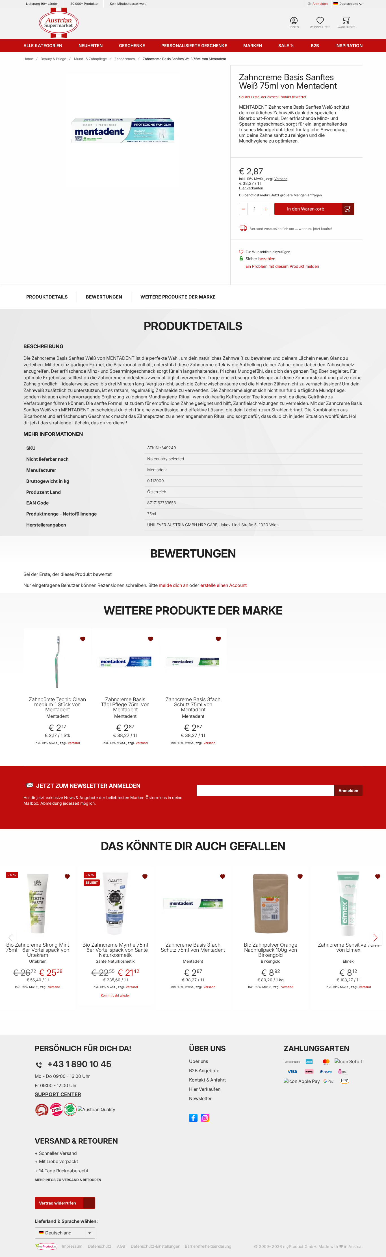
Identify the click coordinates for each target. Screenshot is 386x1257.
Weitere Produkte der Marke (178, 297)
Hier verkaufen (251, 188)
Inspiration (349, 45)
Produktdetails (47, 297)
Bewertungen (104, 297)
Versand (280, 179)
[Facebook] (193, 1117)
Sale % (286, 45)
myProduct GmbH (299, 1246)
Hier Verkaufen (204, 1089)
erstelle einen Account (223, 585)
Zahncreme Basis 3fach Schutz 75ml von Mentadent (193, 704)
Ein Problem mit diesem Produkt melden (282, 266)
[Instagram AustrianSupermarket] (205, 1117)
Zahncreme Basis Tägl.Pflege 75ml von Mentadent (125, 704)
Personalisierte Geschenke (194, 45)
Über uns (198, 1061)
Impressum (72, 1246)
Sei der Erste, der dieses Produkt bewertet (272, 97)
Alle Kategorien (42, 45)
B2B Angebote (204, 1070)
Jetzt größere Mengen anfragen (296, 195)
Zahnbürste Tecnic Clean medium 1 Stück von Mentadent (57, 704)
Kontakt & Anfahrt (207, 1080)
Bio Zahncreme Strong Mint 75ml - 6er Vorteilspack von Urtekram (37, 950)
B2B (315, 45)
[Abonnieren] (348, 790)
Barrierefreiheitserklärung (208, 1246)
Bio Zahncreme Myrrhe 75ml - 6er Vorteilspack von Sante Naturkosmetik (115, 950)
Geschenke (132, 45)
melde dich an (173, 585)
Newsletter (200, 1098)
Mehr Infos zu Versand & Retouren (68, 1180)
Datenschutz (99, 1246)
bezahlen (266, 258)
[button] (243, 209)
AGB (121, 1246)
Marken (252, 45)
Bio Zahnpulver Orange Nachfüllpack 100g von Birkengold (270, 950)
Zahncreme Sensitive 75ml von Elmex (348, 947)
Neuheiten (91, 45)
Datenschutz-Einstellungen (155, 1246)
